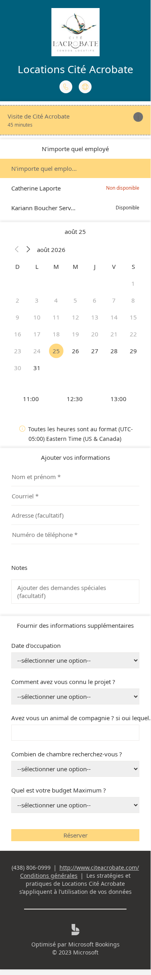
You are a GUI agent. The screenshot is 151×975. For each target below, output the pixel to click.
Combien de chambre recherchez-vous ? (66, 754)
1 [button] (133, 283)
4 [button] (56, 300)
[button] (16, 249)
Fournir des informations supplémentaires (75, 625)
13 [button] (94, 317)
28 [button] (114, 351)
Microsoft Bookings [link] (94, 944)
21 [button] (114, 334)
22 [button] (133, 334)
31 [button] (37, 368)
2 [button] (17, 300)
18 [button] (56, 334)
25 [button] (56, 351)
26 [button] (75, 351)
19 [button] (75, 334)
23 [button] (17, 351)
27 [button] (94, 351)
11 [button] (56, 317)
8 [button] (133, 300)
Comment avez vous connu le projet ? (63, 682)
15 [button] (133, 317)
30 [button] (17, 368)
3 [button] (37, 300)
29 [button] (133, 351)
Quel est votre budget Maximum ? (58, 790)
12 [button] (75, 317)
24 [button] (37, 351)
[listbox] (75, 188)
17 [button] (37, 334)
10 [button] (37, 317)
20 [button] (94, 334)
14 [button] (114, 317)
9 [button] (17, 317)
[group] (75, 398)
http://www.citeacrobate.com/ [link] (99, 867)
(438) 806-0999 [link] (31, 867)
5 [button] (75, 300)
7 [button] (114, 300)
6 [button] (94, 300)
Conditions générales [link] (49, 875)
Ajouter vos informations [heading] (75, 457)
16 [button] (17, 334)
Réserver (75, 835)
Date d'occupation (36, 645)
